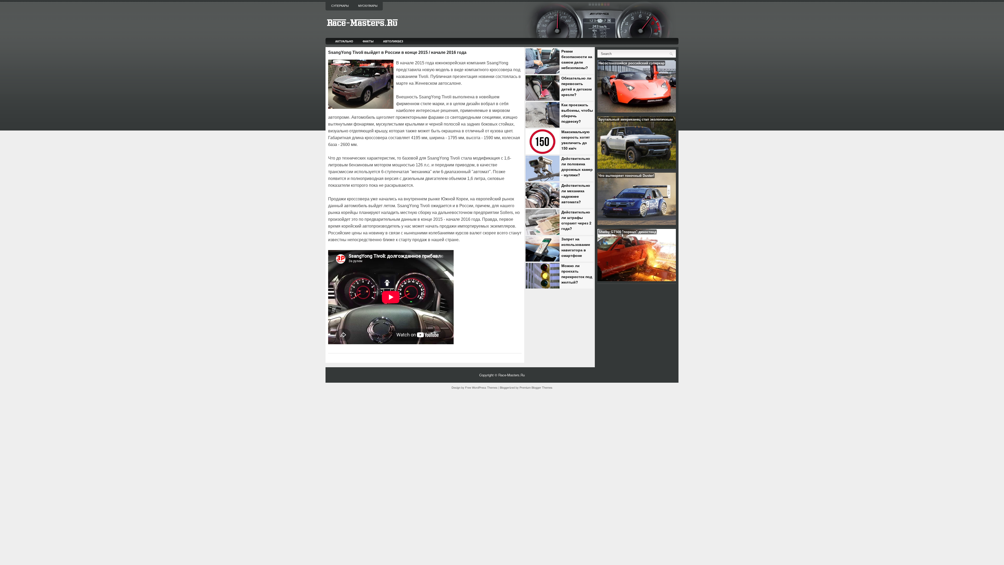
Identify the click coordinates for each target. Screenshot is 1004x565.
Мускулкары (368, 5)
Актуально (344, 41)
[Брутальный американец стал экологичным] (636, 167)
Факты (368, 41)
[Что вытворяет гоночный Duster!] (636, 223)
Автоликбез (393, 41)
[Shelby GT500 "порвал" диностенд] (636, 280)
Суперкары (340, 5)
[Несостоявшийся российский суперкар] (636, 111)
